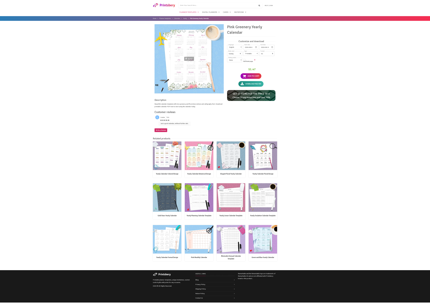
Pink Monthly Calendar (199, 257)
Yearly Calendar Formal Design (167, 257)
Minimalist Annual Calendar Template (231, 257)
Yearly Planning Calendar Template (199, 216)
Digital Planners (209, 12)
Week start (231, 51)
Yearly (185, 18)
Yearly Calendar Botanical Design (199, 174)
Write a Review (161, 130)
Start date (247, 45)
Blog (197, 280)
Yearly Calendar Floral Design (263, 174)
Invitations (239, 12)
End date (263, 45)
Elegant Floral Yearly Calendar (231, 174)
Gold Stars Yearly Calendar (167, 216)
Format (262, 51)
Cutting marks (232, 57)
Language (231, 45)
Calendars (177, 18)
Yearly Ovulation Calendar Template (263, 216)
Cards (225, 12)
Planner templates (187, 12)
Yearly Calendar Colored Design (167, 174)
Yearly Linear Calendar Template (230, 216)
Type (245, 51)
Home (154, 18)
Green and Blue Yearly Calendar (263, 257)
